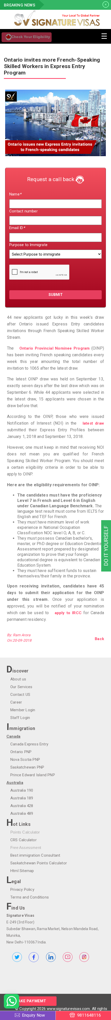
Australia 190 (21, 790)
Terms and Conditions (29, 897)
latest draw (93, 423)
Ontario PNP (20, 752)
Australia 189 (21, 798)
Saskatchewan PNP (27, 767)
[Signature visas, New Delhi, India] (55, 19)
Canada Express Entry (29, 744)
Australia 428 (21, 805)
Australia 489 (21, 813)
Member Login (22, 710)
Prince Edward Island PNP (32, 775)
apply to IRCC (68, 613)
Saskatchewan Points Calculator (38, 863)
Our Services (21, 687)
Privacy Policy (22, 889)
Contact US (20, 694)
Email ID (17, 228)
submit (56, 295)
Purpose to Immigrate (28, 244)
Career (16, 702)
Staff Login (20, 717)
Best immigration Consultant (35, 855)
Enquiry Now (33, 1015)
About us (18, 679)
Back (99, 639)
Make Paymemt (30, 1001)
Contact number (23, 211)
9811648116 (89, 1015)
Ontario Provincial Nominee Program (54, 348)
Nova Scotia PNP (25, 759)
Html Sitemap (22, 870)
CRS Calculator (23, 840)
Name (15, 194)
